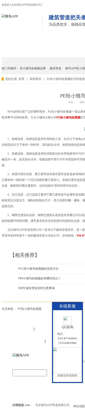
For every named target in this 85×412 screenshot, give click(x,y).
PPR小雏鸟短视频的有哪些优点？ (39, 278)
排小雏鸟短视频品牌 (33, 68)
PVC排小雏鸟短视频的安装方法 (38, 268)
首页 (15, 41)
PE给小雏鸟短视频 (68, 117)
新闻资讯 (36, 78)
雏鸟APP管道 (42, 41)
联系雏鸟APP (21, 51)
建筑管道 (55, 68)
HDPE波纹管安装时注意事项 (36, 288)
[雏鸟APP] (10, 16)
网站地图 (79, 406)
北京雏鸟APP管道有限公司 (52, 405)
